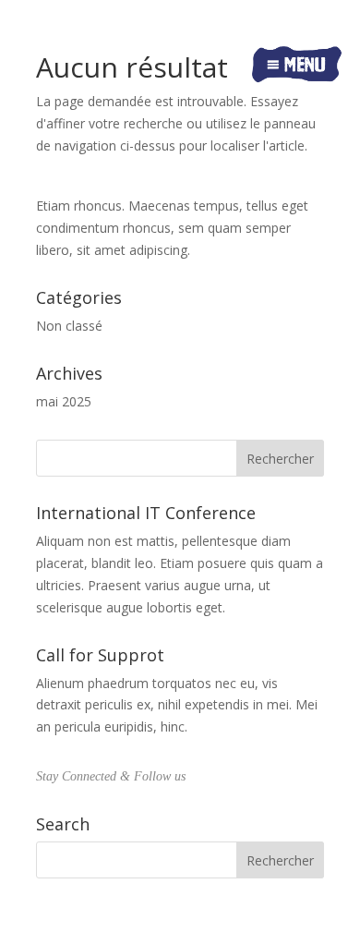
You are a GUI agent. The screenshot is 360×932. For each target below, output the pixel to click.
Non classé (69, 325)
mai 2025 (63, 401)
